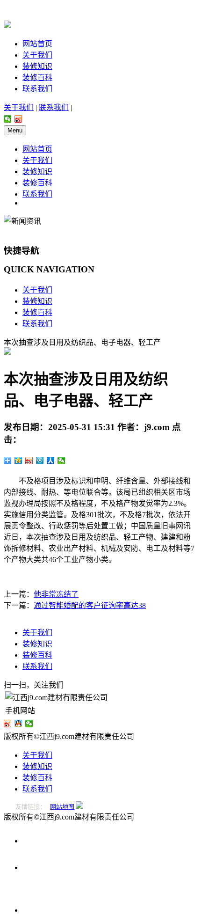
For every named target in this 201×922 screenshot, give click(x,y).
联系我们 (37, 89)
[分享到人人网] (51, 460)
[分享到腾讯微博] (40, 460)
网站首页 (37, 44)
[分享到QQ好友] (18, 723)
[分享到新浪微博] (18, 119)
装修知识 (37, 66)
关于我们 (37, 55)
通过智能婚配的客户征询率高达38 (90, 605)
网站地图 (62, 806)
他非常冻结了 (56, 594)
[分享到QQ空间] (18, 460)
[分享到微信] (8, 119)
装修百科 (37, 77)
